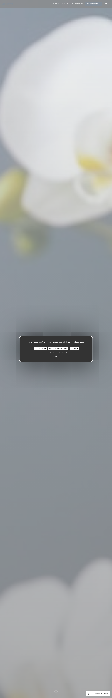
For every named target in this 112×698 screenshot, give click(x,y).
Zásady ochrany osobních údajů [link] (57, 353)
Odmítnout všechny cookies (58, 348)
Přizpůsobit (74, 348)
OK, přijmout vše (40, 348)
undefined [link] (56, 356)
